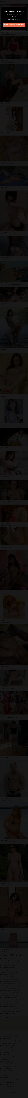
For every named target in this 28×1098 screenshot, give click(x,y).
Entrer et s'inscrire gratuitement (14, 24)
